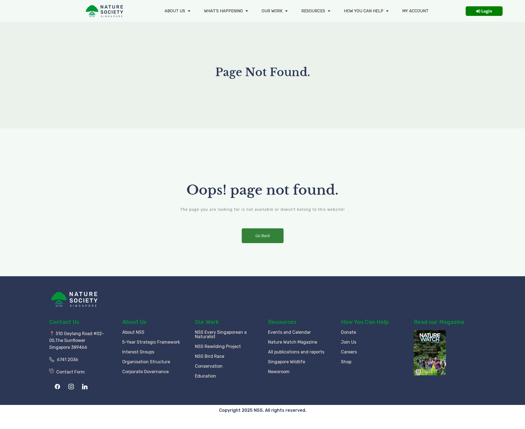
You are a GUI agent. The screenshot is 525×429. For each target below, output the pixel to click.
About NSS (133, 332)
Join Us (348, 342)
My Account (415, 10)
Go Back (262, 235)
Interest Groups (138, 352)
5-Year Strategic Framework (151, 342)
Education (205, 376)
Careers (349, 352)
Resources (313, 10)
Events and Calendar (289, 332)
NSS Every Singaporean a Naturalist (221, 334)
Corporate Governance (145, 371)
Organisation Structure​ (146, 361)
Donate (348, 332)
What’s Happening (223, 10)
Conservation (209, 366)
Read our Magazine (439, 322)
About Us (175, 10)
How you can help (363, 10)
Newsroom (279, 371)
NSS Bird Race (209, 356)
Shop (346, 361)
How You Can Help (365, 322)
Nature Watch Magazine (292, 342)
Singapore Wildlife (286, 361)
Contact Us (64, 322)
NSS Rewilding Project (218, 346)
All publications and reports (296, 352)
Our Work (272, 10)
